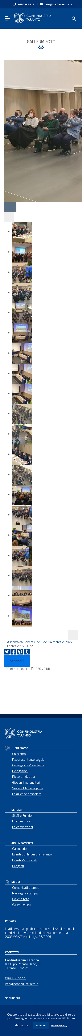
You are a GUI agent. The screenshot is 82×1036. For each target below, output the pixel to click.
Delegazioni (20, 770)
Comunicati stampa (25, 887)
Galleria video (21, 904)
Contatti (12, 952)
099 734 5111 (26, 4)
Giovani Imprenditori (26, 782)
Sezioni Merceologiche (27, 788)
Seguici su (12, 998)
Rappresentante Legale (28, 759)
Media (15, 881)
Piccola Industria (23, 776)
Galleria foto (20, 898)
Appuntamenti (22, 843)
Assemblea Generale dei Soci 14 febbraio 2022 (40, 641)
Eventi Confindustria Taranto (32, 854)
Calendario (19, 848)
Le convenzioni (22, 826)
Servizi (16, 809)
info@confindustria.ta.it (60, 4)
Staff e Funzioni (23, 815)
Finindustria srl (22, 821)
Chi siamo (21, 748)
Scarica (15, 661)
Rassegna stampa (25, 893)
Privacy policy (59, 1025)
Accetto (41, 1025)
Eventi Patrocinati (24, 860)
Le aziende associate (26, 793)
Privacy (10, 920)
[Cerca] (73, 18)
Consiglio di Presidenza (28, 765)
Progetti (18, 865)
